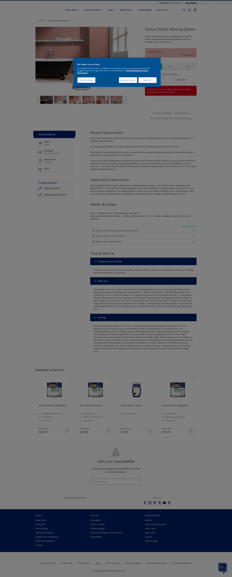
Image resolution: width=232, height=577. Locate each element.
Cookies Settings (86, 80)
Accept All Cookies (128, 80)
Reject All (147, 80)
